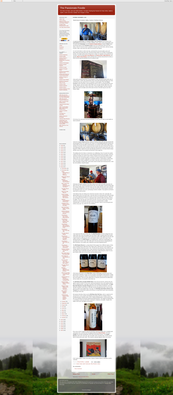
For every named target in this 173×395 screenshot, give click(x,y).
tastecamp (88, 363)
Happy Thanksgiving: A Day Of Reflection (65, 173)
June (63, 308)
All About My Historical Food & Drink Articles (64, 75)
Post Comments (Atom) (84, 376)
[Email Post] (92, 361)
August (63, 305)
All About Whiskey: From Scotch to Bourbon (64, 89)
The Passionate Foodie (72, 8)
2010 (62, 325)
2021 (62, 154)
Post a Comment (78, 368)
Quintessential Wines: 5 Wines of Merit (65, 283)
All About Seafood (63, 85)
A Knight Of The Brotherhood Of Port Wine (65, 204)
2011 (62, 323)
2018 (62, 159)
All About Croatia (62, 67)
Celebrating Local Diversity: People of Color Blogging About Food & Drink (63, 122)
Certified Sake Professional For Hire (63, 25)
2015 (62, 165)
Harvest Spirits (101, 332)
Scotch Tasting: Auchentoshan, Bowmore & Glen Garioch (65, 196)
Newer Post (76, 374)
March (63, 313)
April (63, 312)
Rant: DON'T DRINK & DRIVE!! (64, 292)
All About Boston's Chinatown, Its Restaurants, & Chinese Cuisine (64, 60)
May (63, 310)
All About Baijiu (62, 56)
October (64, 301)
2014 (62, 166)
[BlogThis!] (95, 362)
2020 (62, 156)
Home (93, 374)
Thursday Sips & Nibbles (65, 189)
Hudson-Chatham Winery (95, 44)
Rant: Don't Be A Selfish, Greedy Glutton (65, 208)
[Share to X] (97, 362)
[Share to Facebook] (98, 362)
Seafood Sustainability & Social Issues (65, 200)
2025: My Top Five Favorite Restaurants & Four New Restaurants (64, 96)
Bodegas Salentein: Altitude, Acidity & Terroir (65, 269)
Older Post (111, 374)
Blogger (89, 389)
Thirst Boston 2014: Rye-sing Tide (65, 230)
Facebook (61, 47)
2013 (62, 319)
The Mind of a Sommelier (62, 114)
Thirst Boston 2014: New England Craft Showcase (65, 221)
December (64, 168)
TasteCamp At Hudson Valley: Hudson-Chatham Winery (65, 297)
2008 (62, 328)
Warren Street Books (82, 56)
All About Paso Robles (64, 79)
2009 (62, 326)
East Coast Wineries (89, 55)
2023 (62, 150)
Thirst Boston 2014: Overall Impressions (65, 246)
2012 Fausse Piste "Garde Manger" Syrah (66, 274)
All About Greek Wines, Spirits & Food (64, 72)
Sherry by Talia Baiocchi (65, 192)
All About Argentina (63, 54)
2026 (62, 145)
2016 (62, 163)
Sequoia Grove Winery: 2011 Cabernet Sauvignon (65, 287)
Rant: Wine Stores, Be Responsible (66, 254)
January (64, 317)
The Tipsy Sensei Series (64, 27)
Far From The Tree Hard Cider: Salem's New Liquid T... (65, 261)
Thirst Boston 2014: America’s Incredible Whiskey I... (65, 238)
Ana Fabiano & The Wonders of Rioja (66, 257)
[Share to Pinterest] (99, 362)
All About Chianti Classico (62, 65)
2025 (62, 147)
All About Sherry (62, 87)
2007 (62, 330)
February (64, 315)
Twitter (60, 45)
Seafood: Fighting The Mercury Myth (65, 250)
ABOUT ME (61, 19)
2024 (62, 149)
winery (98, 363)
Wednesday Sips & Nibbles (66, 177)
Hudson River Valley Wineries (103, 55)
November (64, 170)
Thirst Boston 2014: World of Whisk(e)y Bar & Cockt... (66, 226)
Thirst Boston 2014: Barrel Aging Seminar (65, 216)
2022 (62, 152)
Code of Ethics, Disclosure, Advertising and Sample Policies (64, 21)
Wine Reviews (94, 363)
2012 (62, 321)
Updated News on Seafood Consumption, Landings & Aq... (66, 278)
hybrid (84, 363)
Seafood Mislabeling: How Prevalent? (65, 180)
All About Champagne (64, 62)
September (64, 303)
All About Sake (62, 84)
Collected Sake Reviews (64, 118)
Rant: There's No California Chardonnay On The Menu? (65, 185)
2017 (62, 161)
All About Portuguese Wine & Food (63, 82)
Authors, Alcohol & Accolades (63, 117)
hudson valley (79, 363)
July (63, 306)
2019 (62, 157)
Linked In (61, 48)
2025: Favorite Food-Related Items (63, 102)
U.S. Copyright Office (106, 383)
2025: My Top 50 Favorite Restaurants (63, 99)
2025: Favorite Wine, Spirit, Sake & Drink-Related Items (63, 108)
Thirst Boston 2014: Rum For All (65, 242)
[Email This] (94, 362)
